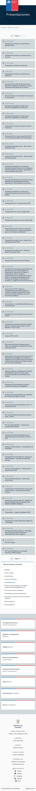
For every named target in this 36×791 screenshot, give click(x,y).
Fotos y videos (9, 573)
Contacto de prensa (11, 579)
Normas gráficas (10, 601)
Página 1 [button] (17, 36)
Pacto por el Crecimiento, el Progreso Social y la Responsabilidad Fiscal (16, 586)
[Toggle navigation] (27, 2)
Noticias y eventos (13, 27)
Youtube (19, 773)
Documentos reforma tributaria (14, 590)
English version (30, 788)
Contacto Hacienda (18, 755)
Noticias (7, 570)
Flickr (19, 781)
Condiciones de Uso (18, 764)
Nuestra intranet (18, 747)
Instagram (19, 776)
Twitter (19, 771)
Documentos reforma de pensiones (15, 593)
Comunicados (9, 576)
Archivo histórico (10, 604)
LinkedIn (19, 778)
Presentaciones (10, 582)
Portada (3, 27)
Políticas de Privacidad (18, 761)
